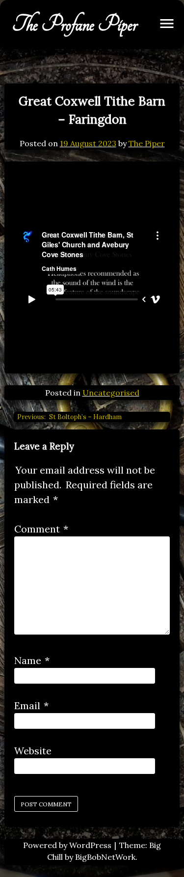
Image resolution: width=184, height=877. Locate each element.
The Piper (147, 143)
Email (31, 705)
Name (32, 660)
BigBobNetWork (105, 857)
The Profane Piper (74, 24)
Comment (41, 529)
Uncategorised (110, 393)
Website (33, 750)
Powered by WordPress (68, 845)
